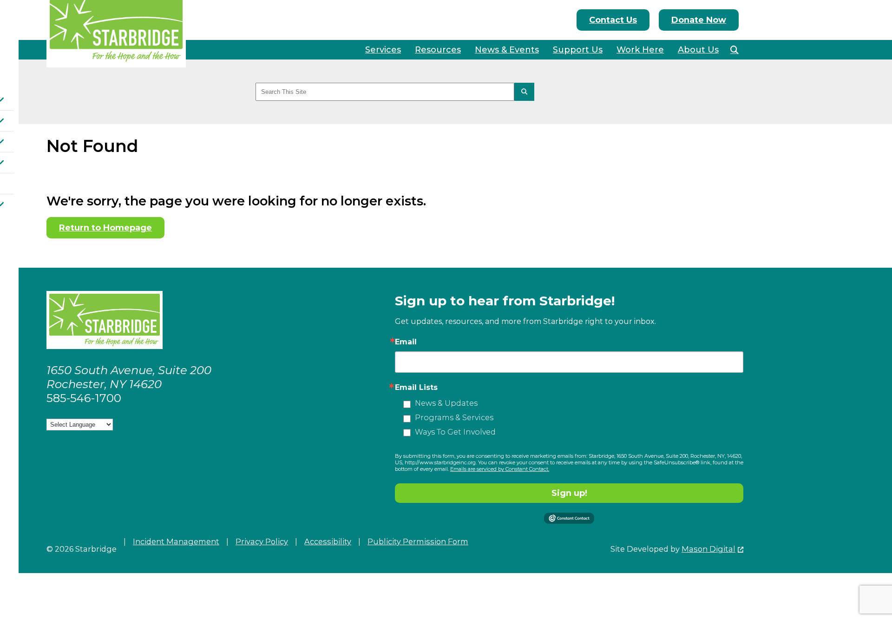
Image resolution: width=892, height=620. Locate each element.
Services (383, 50)
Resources (438, 50)
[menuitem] (383, 49)
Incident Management (176, 541)
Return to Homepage (105, 228)
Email (406, 342)
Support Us (578, 50)
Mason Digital (708, 549)
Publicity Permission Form (417, 541)
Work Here (640, 50)
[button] (734, 50)
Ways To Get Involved (455, 432)
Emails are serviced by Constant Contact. (499, 469)
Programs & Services (454, 417)
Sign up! (569, 493)
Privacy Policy (262, 541)
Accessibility (327, 541)
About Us (698, 50)
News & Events (507, 50)
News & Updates (446, 403)
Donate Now (698, 20)
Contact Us (613, 20)
